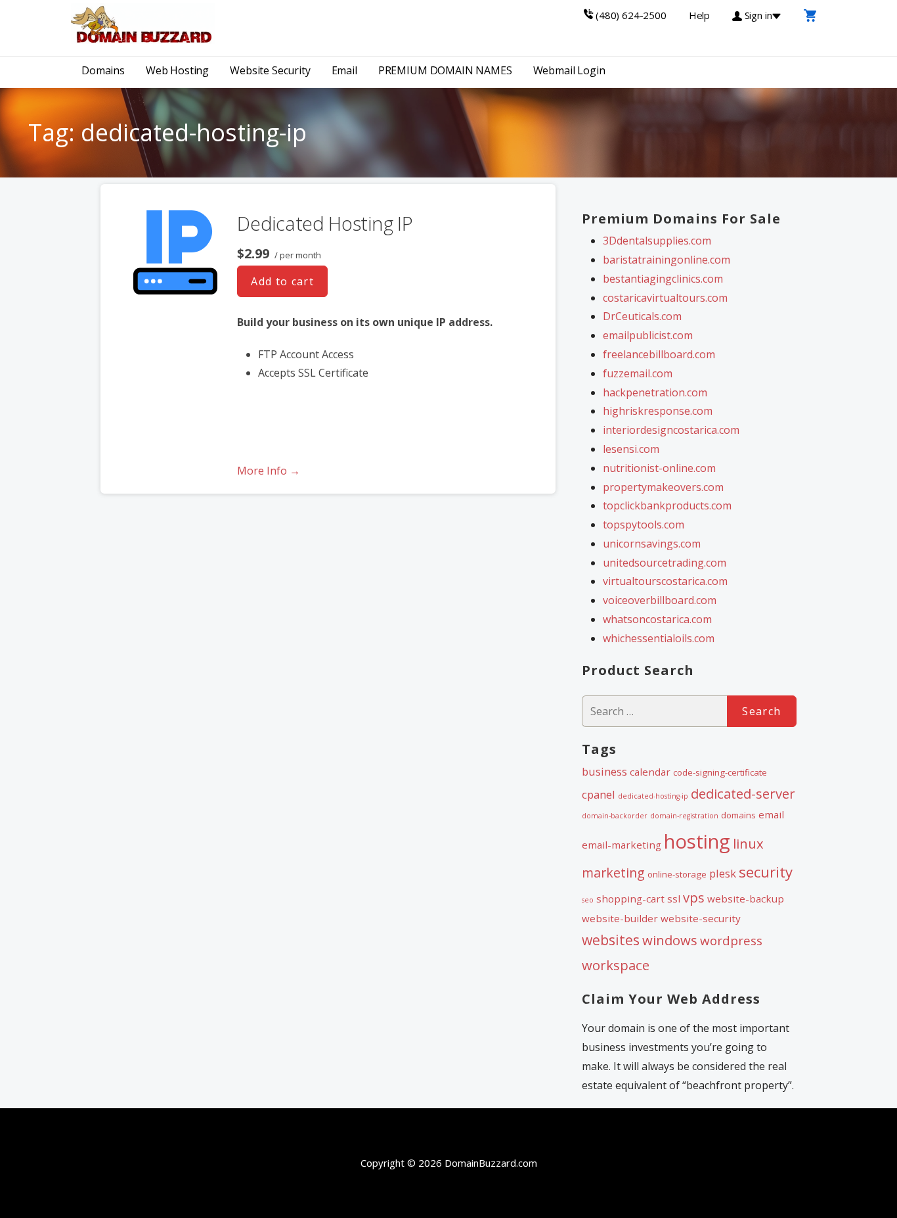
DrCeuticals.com (642, 316)
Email (344, 70)
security (766, 872)
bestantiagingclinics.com (663, 278)
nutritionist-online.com (659, 468)
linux (748, 843)
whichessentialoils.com (658, 638)
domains (738, 815)
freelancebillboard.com (659, 354)
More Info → (268, 470)
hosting (697, 841)
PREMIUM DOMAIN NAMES (445, 70)
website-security (701, 918)
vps (694, 897)
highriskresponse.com (657, 411)
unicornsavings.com (652, 543)
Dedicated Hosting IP (324, 223)
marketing (613, 872)
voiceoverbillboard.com (659, 600)
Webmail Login (569, 70)
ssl (673, 898)
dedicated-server (743, 793)
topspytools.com (643, 524)
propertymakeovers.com (663, 487)
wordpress (731, 940)
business (604, 771)
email (771, 814)
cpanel (598, 794)
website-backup (745, 898)
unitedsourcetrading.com (664, 562)
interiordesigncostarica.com (671, 430)
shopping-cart (630, 898)
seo (588, 899)
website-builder (620, 918)
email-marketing (621, 844)
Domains (103, 70)
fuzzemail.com (637, 373)
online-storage (677, 874)
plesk (722, 873)
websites (611, 940)
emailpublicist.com (648, 335)
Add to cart (282, 281)
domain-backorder (614, 815)
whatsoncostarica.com (657, 619)
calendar (650, 771)
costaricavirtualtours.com (665, 298)
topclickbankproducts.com (667, 505)
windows (669, 940)
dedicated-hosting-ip (653, 796)
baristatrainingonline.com (666, 259)
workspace (615, 965)
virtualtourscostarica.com (665, 581)
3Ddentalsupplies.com (657, 240)
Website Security (270, 70)
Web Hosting (177, 70)
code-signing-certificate (720, 772)
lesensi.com (631, 449)
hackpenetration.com (655, 392)
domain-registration (684, 815)
